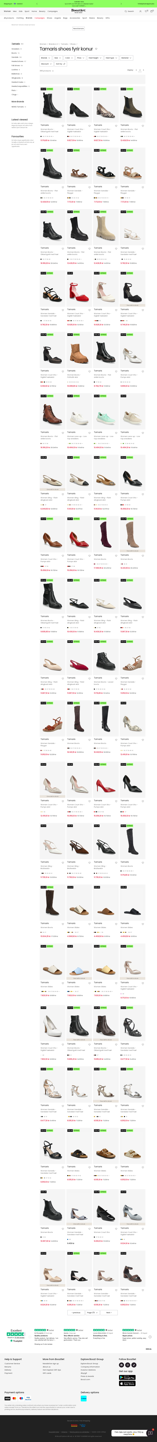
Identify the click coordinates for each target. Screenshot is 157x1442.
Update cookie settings (99, 1432)
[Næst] (121, 3)
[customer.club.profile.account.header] (140, 11)
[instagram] (127, 1365)
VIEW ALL (148, 1349)
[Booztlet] (78, 11)
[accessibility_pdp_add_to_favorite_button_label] (62, 125)
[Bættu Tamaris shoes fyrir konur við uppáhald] (96, 48)
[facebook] (121, 1365)
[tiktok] (133, 1365)
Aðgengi (64, 1432)
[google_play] (127, 1377)
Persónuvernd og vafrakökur (79, 1432)
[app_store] (127, 1383)
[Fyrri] (37, 3)
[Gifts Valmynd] (111, 18)
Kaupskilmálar (54, 1432)
